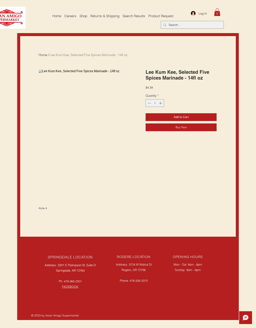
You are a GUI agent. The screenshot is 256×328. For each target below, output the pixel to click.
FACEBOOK (70, 287)
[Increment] (161, 103)
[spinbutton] (155, 103)
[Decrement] (149, 103)
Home (43, 55)
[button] (217, 12)
